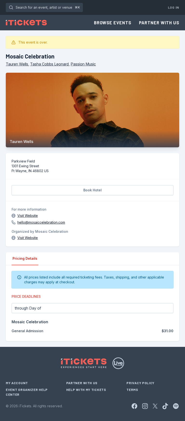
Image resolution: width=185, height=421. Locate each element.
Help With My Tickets (86, 390)
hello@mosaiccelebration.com (41, 222)
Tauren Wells (17, 64)
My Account (17, 383)
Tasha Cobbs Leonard (49, 64)
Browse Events (112, 22)
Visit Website (27, 216)
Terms (132, 390)
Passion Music (83, 64)
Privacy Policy (140, 383)
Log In (173, 7)
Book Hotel (92, 190)
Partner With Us (159, 22)
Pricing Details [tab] (25, 258)
